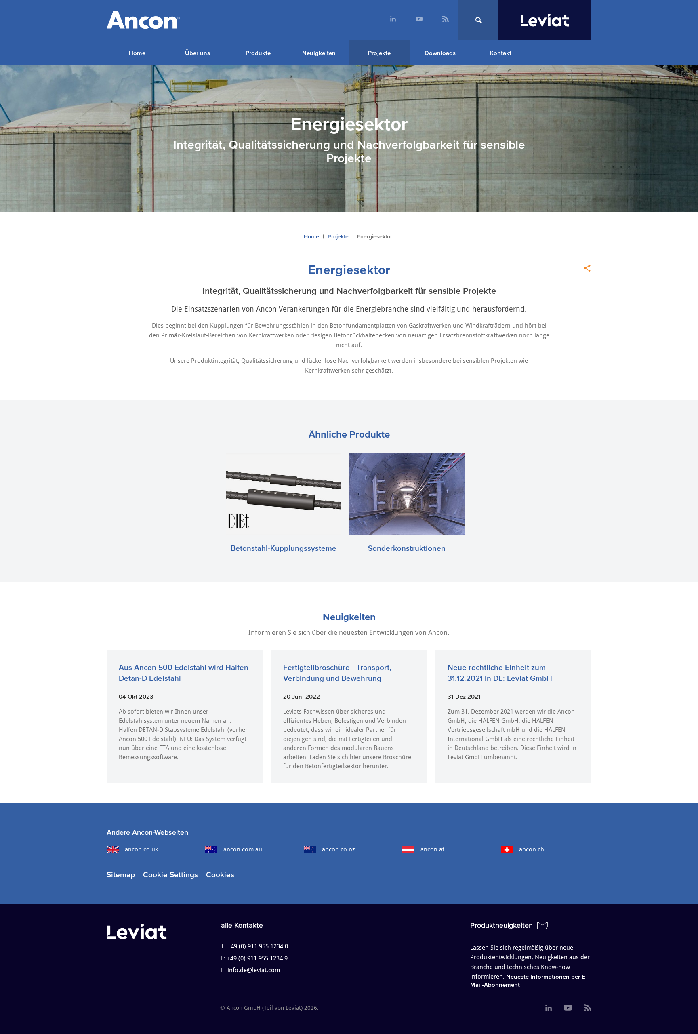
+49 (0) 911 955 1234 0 (257, 946)
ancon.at (432, 849)
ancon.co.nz (338, 849)
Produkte (258, 52)
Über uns (197, 52)
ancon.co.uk (141, 849)
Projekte (379, 52)
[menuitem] (393, 20)
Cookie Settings (170, 874)
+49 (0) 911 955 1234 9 (257, 958)
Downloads (440, 52)
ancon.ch (531, 849)
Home (137, 52)
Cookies (220, 874)
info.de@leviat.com (253, 970)
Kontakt (500, 52)
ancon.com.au (242, 849)
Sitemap (121, 874)
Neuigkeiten (319, 52)
